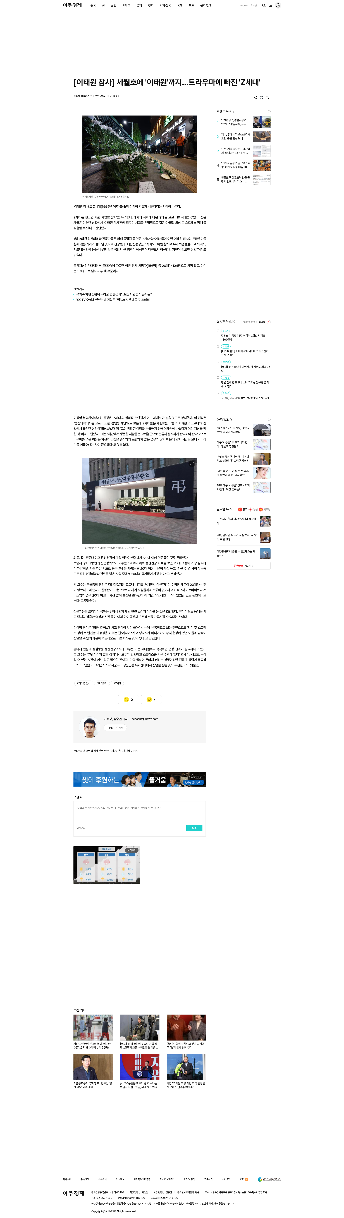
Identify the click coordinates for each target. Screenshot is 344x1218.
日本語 (253, 5)
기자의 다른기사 (115, 727)
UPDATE (262, 322)
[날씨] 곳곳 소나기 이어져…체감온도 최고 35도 (245, 369)
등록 (194, 828)
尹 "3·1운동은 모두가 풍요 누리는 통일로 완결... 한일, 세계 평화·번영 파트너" (138, 1085)
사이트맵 (226, 1179)
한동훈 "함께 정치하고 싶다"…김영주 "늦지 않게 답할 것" (185, 1045)
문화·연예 (205, 5)
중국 (93, 5)
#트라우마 (102, 683)
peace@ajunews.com (145, 719)
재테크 (126, 5)
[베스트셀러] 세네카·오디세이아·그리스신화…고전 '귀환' (245, 353)
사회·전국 (165, 5)
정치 (150, 5)
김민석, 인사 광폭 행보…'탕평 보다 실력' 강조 (245, 398)
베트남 (267, 509)
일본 (255, 509)
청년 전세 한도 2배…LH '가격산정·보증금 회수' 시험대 (245, 384)
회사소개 (67, 1179)
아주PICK (223, 420)
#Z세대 (117, 683)
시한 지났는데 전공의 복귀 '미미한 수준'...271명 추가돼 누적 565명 (92, 1045)
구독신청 (84, 1179)
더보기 (233, 567)
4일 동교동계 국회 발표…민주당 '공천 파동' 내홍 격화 (92, 1085)
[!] (269, 111)
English (244, 5)
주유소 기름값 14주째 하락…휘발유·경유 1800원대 (243, 337)
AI (103, 5)
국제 (179, 5)
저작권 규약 (189, 1179)
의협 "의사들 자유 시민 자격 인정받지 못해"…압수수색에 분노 (186, 1085)
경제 (139, 5)
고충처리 (208, 1179)
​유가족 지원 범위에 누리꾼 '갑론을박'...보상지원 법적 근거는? (114, 294)
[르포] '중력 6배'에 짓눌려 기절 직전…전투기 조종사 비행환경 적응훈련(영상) (139, 1045)
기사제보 (120, 1179)
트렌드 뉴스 (224, 112)
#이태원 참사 (83, 683)
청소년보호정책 (167, 1179)
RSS (242, 1179)
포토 (191, 5)
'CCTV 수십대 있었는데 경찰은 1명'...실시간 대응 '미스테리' (113, 300)
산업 (113, 5)
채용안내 (102, 1179)
